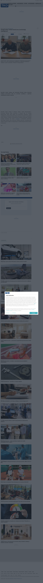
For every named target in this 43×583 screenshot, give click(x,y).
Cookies (11, 310)
